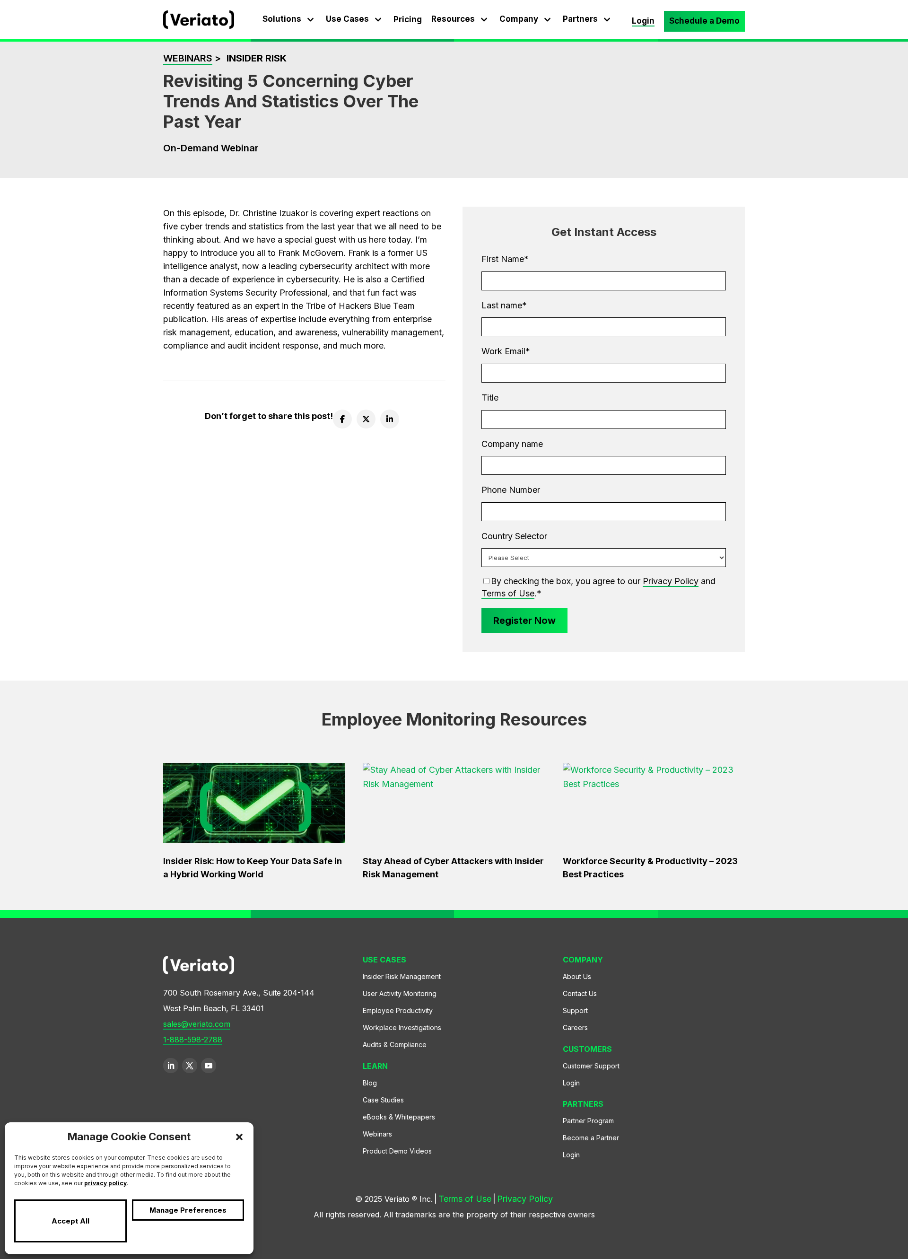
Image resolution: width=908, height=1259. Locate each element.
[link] (198, 26)
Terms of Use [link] (507, 593)
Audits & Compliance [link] (395, 1044)
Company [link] (518, 19)
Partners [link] (580, 19)
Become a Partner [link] (591, 1138)
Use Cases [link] (347, 19)
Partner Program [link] (588, 1121)
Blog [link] (370, 1083)
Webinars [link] (187, 58)
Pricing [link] (407, 19)
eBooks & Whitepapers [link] (399, 1117)
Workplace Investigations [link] (402, 1027)
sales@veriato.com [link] (196, 1024)
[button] (239, 1137)
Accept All (70, 1220)
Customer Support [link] (591, 1066)
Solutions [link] (281, 19)
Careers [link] (575, 1027)
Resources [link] (453, 19)
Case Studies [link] (383, 1100)
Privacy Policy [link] (670, 581)
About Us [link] (577, 976)
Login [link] (643, 21)
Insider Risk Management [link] (402, 976)
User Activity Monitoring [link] (400, 993)
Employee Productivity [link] (398, 1010)
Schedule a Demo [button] (704, 21)
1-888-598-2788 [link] (192, 1039)
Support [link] (575, 1010)
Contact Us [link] (580, 993)
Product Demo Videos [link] (397, 1151)
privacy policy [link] (105, 1183)
